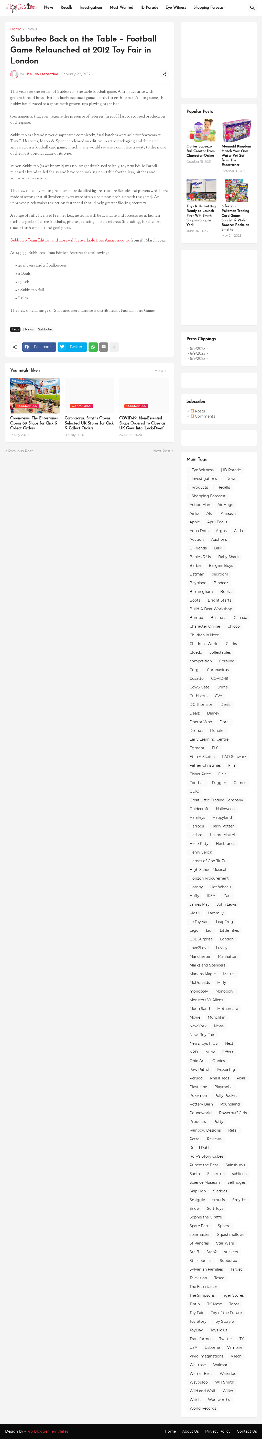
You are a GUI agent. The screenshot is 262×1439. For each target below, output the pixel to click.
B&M (218, 548)
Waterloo (228, 1373)
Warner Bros (201, 1373)
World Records (203, 1408)
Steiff (194, 1252)
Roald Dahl (199, 1147)
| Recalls (222, 487)
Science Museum (205, 1182)
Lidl (209, 930)
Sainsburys (235, 1165)
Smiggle (197, 1200)
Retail (233, 1130)
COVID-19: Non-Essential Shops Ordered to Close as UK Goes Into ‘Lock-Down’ (142, 423)
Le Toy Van (199, 921)
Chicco (233, 626)
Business (218, 617)
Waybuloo (199, 1382)
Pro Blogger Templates (47, 1431)
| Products (199, 487)
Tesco (219, 1278)
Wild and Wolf (202, 1391)
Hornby (196, 887)
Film (232, 765)
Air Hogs (225, 504)
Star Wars (225, 1243)
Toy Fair (197, 1312)
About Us (190, 1431)
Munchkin (216, 1017)
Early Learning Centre (209, 739)
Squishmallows (230, 1234)
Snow (195, 1208)
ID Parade (149, 8)
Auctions (219, 539)
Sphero (224, 1226)
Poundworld (201, 1113)
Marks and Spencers (207, 965)
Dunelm (217, 730)
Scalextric (216, 1173)
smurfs (218, 1200)
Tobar (234, 1304)
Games (240, 782)
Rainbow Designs (205, 1130)
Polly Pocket (225, 1095)
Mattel (229, 974)
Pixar (241, 1078)
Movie (195, 1017)
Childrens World (204, 643)
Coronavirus (218, 669)
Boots (195, 600)
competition (201, 661)
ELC (215, 748)
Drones (196, 730)
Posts (199, 411)
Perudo (196, 1078)
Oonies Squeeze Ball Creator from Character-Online (201, 151)
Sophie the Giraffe (206, 1217)
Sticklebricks (201, 1260)
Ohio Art (197, 1060)
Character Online (205, 626)
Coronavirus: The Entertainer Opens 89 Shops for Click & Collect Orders (34, 423)
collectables (220, 652)
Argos (221, 530)
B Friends (198, 548)
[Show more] (114, 347)
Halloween (225, 809)
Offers (227, 1052)
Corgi (195, 669)
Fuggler (219, 782)
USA (193, 1347)
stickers (231, 1252)
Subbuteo (45, 329)
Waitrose (198, 1365)
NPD (194, 1052)
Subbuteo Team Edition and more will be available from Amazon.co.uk (70, 240)
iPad (227, 895)
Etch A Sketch (202, 756)
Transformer (201, 1339)
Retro (195, 1139)
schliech (239, 1173)
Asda (238, 530)
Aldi (209, 513)
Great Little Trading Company (216, 800)
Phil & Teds (219, 1078)
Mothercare (227, 1008)
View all (162, 370)
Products (198, 1121)
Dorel (225, 722)
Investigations (91, 8)
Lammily (216, 913)
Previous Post (20, 451)
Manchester (200, 956)
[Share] (164, 74)
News (48, 8)
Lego (194, 930)
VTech (236, 1356)
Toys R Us (218, 1330)
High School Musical (208, 869)
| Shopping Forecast (208, 496)
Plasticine (198, 1087)
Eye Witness (176, 8)
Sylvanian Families (206, 1269)
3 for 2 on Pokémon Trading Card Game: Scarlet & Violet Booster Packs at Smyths (235, 218)
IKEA (211, 895)
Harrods (197, 826)
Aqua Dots (199, 530)
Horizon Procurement (209, 878)
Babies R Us (200, 557)
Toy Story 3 (224, 1321)
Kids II (195, 913)
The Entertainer (203, 1286)
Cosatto (197, 678)
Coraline (226, 661)
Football (197, 782)
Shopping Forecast (209, 8)
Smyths (239, 1200)
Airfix (194, 513)
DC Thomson (201, 704)
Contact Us (247, 1431)
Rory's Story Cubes (206, 1156)
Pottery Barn (201, 1104)
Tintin (195, 1304)
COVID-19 (219, 678)
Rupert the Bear (204, 1165)
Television (198, 1278)
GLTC (194, 791)
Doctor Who (201, 722)
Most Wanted (121, 8)
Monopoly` (225, 991)
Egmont (197, 748)
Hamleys (197, 817)
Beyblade (198, 583)
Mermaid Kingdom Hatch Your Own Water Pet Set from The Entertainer (236, 156)
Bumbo (196, 617)
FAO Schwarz (234, 756)
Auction (197, 539)
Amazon (228, 513)
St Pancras (199, 1243)
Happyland (222, 817)
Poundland (230, 1104)
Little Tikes (229, 930)
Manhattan (227, 956)
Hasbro (196, 835)
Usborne (212, 1347)
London (227, 939)
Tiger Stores (233, 1295)
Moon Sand (200, 1008)
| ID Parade (231, 470)
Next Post (162, 451)
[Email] (103, 347)
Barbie (195, 565)
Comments (204, 416)
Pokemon (198, 1095)
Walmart (221, 1365)
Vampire (234, 1347)
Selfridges (236, 1182)
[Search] (252, 8)
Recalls (66, 8)
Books (226, 591)
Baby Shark (228, 557)
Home (15, 29)
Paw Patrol (199, 1069)
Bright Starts (219, 600)
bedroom (220, 574)
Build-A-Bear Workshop (211, 609)
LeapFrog (224, 921)
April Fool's (217, 522)
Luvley (221, 948)
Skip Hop (198, 1191)
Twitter (225, 1339)
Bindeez (221, 583)
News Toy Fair (202, 1034)
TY (241, 1339)
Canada (240, 617)
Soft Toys (215, 1208)
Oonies (218, 1060)
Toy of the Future (226, 1312)
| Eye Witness (202, 470)
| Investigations (203, 478)
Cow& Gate (199, 687)
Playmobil (223, 1087)
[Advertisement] (224, 59)
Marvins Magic (203, 974)
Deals (226, 704)
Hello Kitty (199, 843)
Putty (218, 1121)
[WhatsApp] (93, 347)
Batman (197, 574)
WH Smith (224, 1382)
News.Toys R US (204, 1043)
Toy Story (198, 1321)
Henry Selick (201, 852)
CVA (218, 696)
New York (198, 1026)
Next (229, 1043)
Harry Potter (222, 826)
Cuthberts (199, 696)
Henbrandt (225, 843)
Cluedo (196, 652)
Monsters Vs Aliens (206, 1000)
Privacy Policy (218, 1431)
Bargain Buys (221, 565)
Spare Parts (200, 1226)
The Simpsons (202, 1295)
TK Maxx (214, 1304)
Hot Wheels (220, 887)
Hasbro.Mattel (222, 835)
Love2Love (199, 948)
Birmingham (201, 591)
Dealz (195, 713)
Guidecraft (199, 809)
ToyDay (196, 1330)
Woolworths (219, 1399)
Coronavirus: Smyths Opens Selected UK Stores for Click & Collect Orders (89, 423)
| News (31, 29)
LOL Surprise (201, 939)
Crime (222, 687)
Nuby (210, 1052)
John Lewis (227, 904)
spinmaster (200, 1234)
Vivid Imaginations (206, 1356)
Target (236, 1269)
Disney (213, 713)
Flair (222, 774)
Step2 (211, 1252)
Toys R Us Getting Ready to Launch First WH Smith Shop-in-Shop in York (201, 215)
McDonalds (200, 982)
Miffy (221, 982)
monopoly (199, 991)
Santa (195, 1173)
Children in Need (204, 635)
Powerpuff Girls (233, 1113)
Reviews (214, 1139)
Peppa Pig (226, 1069)
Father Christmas (205, 765)
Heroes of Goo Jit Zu (208, 861)
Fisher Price (200, 774)
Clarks (231, 643)
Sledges (220, 1191)
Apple (195, 522)
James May (200, 904)
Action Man (200, 504)
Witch (195, 1399)
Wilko (228, 1391)
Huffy (194, 895)
